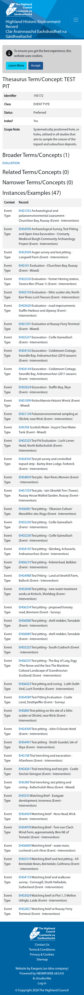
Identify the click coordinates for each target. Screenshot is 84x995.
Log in (42, 983)
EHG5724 (25, 292)
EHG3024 (25, 895)
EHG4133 (25, 877)
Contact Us (42, 945)
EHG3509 (25, 252)
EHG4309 (25, 729)
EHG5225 (25, 647)
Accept (35, 65)
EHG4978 (25, 827)
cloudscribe (43, 978)
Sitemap (42, 959)
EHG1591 (25, 324)
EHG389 (24, 782)
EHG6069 (25, 845)
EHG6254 (25, 607)
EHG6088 (25, 621)
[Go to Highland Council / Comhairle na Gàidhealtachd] (19, 8)
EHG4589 (25, 697)
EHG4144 (25, 369)
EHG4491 (25, 742)
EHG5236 (25, 535)
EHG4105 (25, 549)
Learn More (16, 65)
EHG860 (24, 711)
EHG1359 (25, 490)
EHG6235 (25, 661)
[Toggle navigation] (76, 20)
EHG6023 (25, 684)
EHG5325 (25, 441)
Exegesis (36, 968)
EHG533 (24, 796)
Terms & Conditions (42, 949)
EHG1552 (25, 211)
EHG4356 (25, 459)
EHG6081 (25, 509)
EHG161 (24, 265)
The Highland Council (54, 990)
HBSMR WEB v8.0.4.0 (50, 973)
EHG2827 (25, 909)
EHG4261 (25, 769)
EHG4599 (25, 229)
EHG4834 (25, 477)
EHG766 (24, 427)
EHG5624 (25, 387)
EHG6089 (25, 634)
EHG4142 (25, 351)
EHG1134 (25, 414)
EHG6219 (25, 562)
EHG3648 (25, 589)
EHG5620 (25, 306)
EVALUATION (11, 163)
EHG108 (24, 755)
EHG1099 (25, 400)
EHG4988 (25, 576)
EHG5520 (25, 279)
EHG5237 (25, 337)
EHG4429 (25, 814)
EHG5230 (25, 522)
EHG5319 (25, 859)
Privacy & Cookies (42, 954)
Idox (51, 968)
